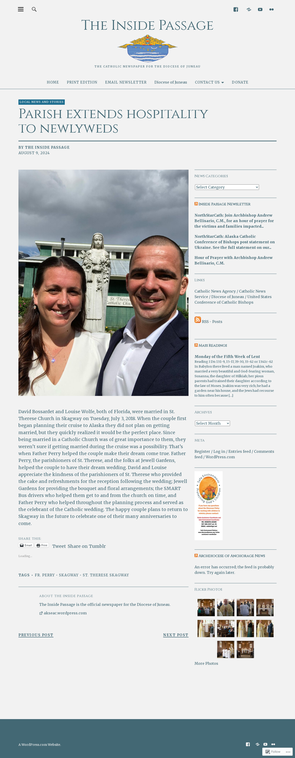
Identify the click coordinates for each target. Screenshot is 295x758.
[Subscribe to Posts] (198, 321)
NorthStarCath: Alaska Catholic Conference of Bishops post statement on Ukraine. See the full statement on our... (235, 242)
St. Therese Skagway (106, 575)
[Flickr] (271, 9)
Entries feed (239, 451)
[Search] (34, 9)
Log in (219, 451)
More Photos (206, 663)
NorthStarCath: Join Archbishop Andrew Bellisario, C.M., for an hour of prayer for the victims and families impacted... (234, 221)
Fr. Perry (45, 575)
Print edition (82, 82)
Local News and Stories (42, 102)
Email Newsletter (126, 82)
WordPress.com (220, 457)
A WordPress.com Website (39, 745)
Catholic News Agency (215, 291)
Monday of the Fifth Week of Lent (227, 356)
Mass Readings (213, 345)
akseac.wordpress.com (65, 613)
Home (53, 82)
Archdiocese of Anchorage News (232, 555)
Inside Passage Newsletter (225, 204)
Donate (240, 82)
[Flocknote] (249, 9)
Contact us (207, 82)
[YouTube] (260, 9)
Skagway (69, 575)
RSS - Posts (212, 321)
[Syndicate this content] (196, 204)
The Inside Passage (147, 25)
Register (202, 451)
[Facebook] (235, 9)
